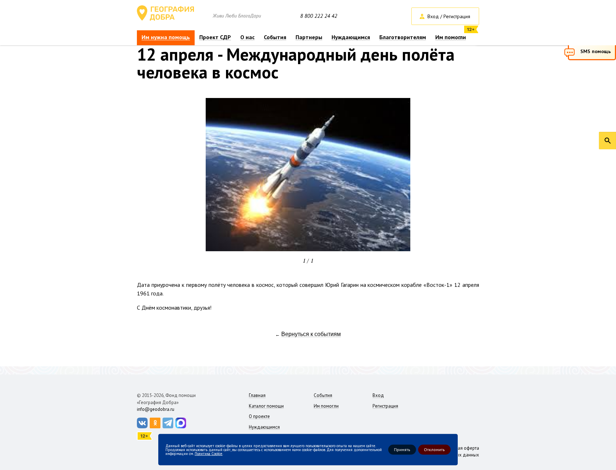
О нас (247, 37)
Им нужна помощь (166, 37)
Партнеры (309, 37)
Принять (402, 449)
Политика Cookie (208, 453)
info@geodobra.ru (155, 409)
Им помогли (450, 37)
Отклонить (434, 449)
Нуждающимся (351, 37)
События (275, 37)
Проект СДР (215, 37)
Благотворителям (402, 37)
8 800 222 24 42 (318, 16)
